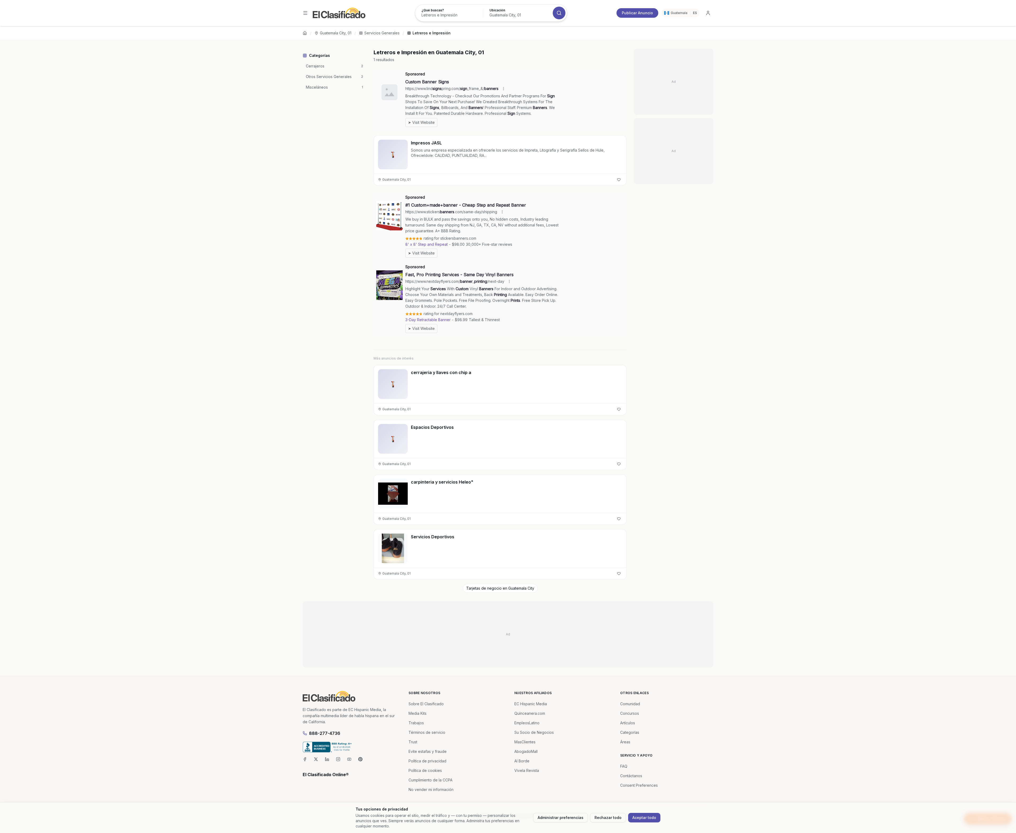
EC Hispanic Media (530, 704)
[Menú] (305, 13)
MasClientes (525, 742)
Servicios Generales (382, 33)
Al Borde (521, 761)
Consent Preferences (639, 785)
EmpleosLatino (526, 723)
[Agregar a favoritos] (619, 179)
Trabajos (416, 723)
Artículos (627, 723)
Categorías (629, 732)
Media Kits (418, 713)
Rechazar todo (608, 817)
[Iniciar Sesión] (708, 13)
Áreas (625, 742)
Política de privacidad (427, 761)
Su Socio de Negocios (534, 732)
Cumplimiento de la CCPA (430, 780)
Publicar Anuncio (637, 13)
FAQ (623, 766)
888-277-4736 (324, 733)
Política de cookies (425, 770)
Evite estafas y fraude (428, 751)
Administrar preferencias (560, 817)
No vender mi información (431, 789)
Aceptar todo (644, 817)
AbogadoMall (526, 751)
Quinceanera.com (529, 713)
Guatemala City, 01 (335, 33)
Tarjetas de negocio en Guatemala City (500, 588)
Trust (413, 742)
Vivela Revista (526, 770)
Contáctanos (631, 775)
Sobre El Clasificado (426, 704)
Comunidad (630, 704)
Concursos (629, 713)
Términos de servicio (427, 732)
